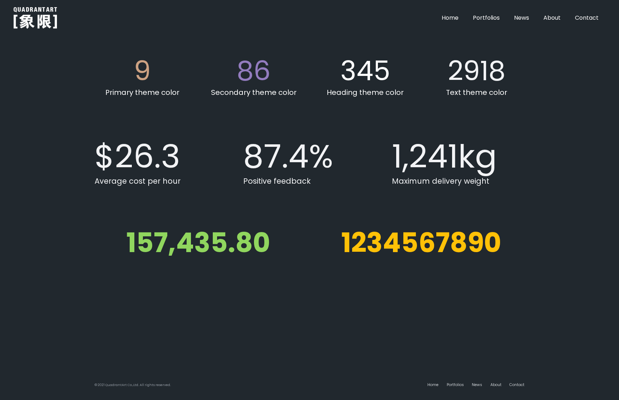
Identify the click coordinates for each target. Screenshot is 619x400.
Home (432, 384)
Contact (516, 384)
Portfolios (455, 384)
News (477, 384)
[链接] (35, 18)
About (496, 384)
